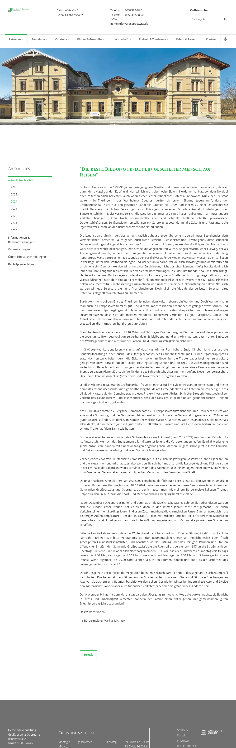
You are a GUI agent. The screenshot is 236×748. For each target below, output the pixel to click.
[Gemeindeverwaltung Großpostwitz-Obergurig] (18, 10)
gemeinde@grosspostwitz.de (129, 24)
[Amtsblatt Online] (211, 732)
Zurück (88, 654)
